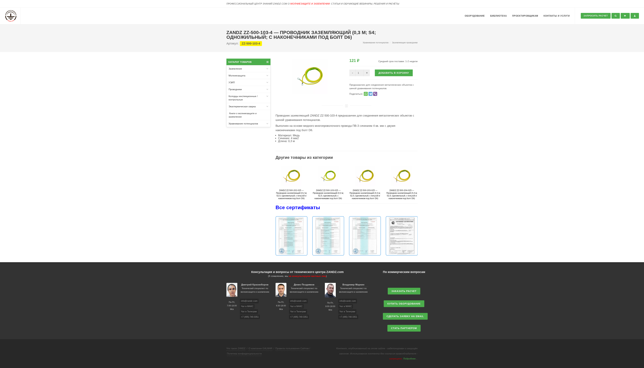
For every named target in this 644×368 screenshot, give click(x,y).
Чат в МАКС (247, 306)
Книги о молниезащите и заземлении (243, 115)
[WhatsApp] (366, 94)
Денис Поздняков (304, 284)
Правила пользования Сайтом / (292, 348)
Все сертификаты (298, 207)
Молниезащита (237, 75)
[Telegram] (370, 94)
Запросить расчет (596, 16)
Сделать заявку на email (405, 316)
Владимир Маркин (353, 284)
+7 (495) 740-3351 (250, 317)
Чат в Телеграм (249, 311)
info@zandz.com (249, 301)
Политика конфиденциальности (244, 353)
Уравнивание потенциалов (243, 123)
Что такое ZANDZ (236, 348)
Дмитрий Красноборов (255, 284)
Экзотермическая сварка (242, 106)
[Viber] (375, 94)
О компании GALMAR (260, 348)
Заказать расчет (404, 291)
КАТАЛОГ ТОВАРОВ (240, 62)
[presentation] (273, 184)
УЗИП (232, 82)
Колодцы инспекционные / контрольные (243, 98)
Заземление (235, 68)
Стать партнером (404, 328)
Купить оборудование (404, 303)
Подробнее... (410, 358)
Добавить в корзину (394, 73)
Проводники (235, 89)
